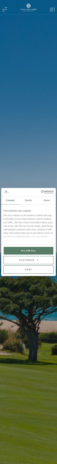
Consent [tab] (10, 200)
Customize (27, 260)
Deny (28, 269)
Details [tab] (28, 200)
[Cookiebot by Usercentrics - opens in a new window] (41, 192)
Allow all (28, 250)
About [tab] (47, 200)
